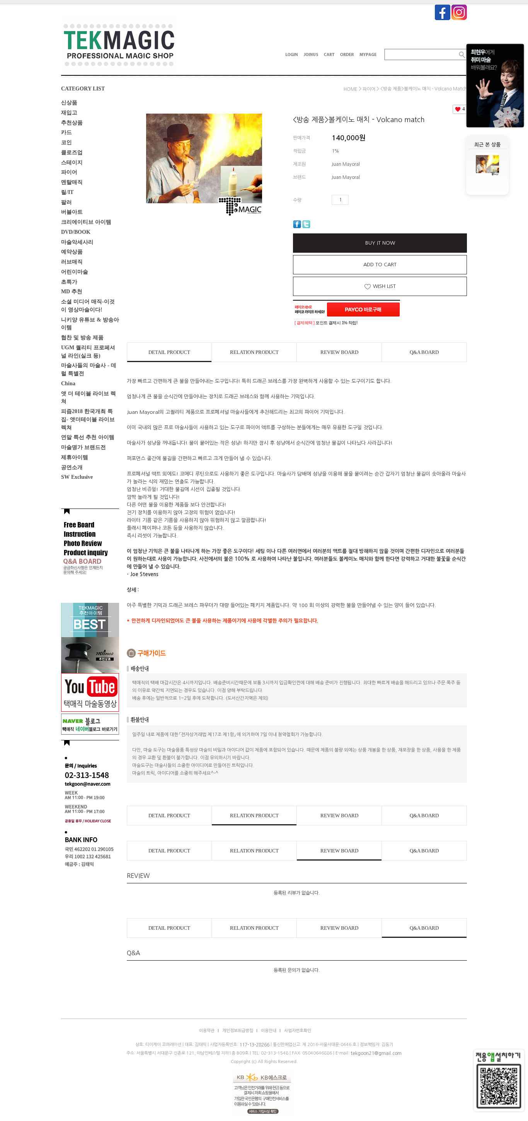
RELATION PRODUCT (254, 352)
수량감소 (366, 200)
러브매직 (72, 262)
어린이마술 (74, 272)
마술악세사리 (77, 242)
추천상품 (72, 122)
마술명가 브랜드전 (83, 447)
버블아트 (72, 212)
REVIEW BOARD (339, 352)
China (68, 383)
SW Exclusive (77, 477)
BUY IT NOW (380, 242)
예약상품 (72, 252)
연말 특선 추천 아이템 (87, 437)
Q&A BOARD (424, 352)
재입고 (69, 113)
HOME (351, 89)
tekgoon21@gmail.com (376, 1053)
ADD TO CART (380, 264)
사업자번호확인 (297, 1031)
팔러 (66, 202)
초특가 (69, 281)
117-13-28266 (254, 1045)
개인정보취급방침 (237, 1031)
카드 (66, 132)
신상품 (69, 102)
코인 (66, 142)
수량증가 (355, 200)
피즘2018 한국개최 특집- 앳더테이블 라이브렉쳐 (88, 419)
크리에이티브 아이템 (86, 222)
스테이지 (72, 162)
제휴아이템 (74, 457)
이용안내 (268, 1031)
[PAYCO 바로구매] (363, 309)
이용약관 (207, 1031)
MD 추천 (71, 291)
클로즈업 (72, 152)
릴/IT (67, 192)
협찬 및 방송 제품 (82, 337)
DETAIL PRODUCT (169, 352)
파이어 (69, 172)
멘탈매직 (72, 182)
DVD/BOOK (75, 232)
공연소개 (72, 467)
